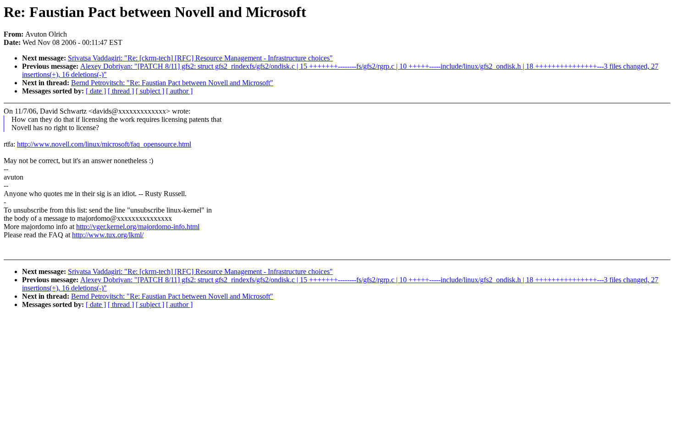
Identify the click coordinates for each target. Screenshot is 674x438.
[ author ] (179, 91)
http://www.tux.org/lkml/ (108, 235)
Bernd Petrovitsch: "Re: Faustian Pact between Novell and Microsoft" (172, 83)
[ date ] (96, 91)
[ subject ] (150, 91)
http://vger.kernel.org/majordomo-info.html (137, 226)
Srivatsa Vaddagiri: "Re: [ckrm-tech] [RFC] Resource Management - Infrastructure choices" (200, 58)
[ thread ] (121, 91)
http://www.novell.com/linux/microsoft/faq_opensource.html (104, 144)
